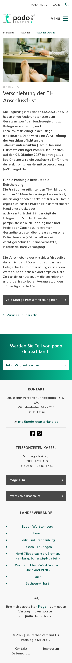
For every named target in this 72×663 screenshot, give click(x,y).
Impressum (51, 648)
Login (56, 5)
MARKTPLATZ (39, 5)
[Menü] (65, 18)
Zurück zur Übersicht (22, 315)
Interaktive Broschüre (25, 496)
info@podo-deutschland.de (37, 421)
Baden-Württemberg (37, 526)
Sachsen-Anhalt (37, 583)
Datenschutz (21, 653)
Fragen (43, 606)
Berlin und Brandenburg (37, 540)
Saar (37, 577)
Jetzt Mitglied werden (22, 365)
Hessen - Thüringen (37, 547)
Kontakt (21, 648)
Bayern (38, 533)
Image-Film (17, 480)
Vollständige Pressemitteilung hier (31, 300)
